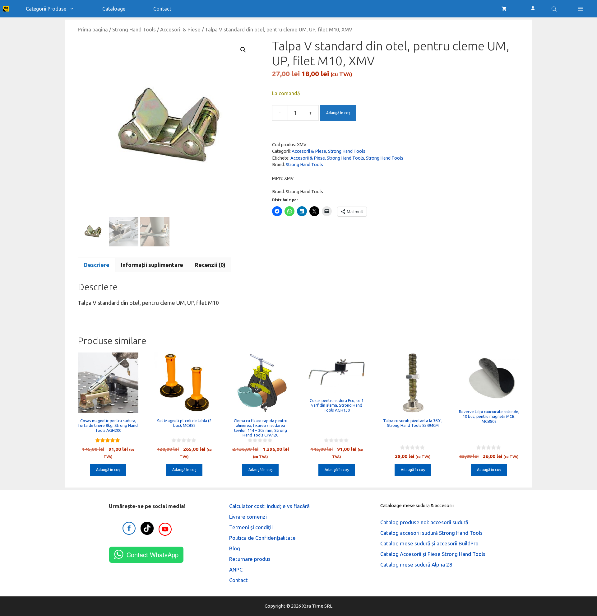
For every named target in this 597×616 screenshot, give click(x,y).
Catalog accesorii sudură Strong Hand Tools (431, 533)
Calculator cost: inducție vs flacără (269, 506)
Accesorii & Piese (180, 29)
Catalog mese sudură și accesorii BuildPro (429, 543)
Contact (162, 9)
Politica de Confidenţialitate (262, 538)
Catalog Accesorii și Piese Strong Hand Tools (432, 554)
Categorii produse (46, 9)
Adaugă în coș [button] (108, 470)
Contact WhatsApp (152, 554)
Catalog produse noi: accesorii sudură (424, 522)
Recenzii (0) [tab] (210, 265)
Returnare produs (250, 559)
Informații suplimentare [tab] (152, 265)
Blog (234, 548)
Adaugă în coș (338, 113)
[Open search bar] (555, 8)
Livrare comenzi (248, 517)
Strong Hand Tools (134, 29)
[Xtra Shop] (6, 9)
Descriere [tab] (96, 265)
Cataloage (113, 9)
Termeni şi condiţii (251, 527)
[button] (580, 9)
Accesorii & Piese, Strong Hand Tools (327, 158)
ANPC (236, 569)
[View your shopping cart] (504, 9)
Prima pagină (93, 29)
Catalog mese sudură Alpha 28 (416, 564)
